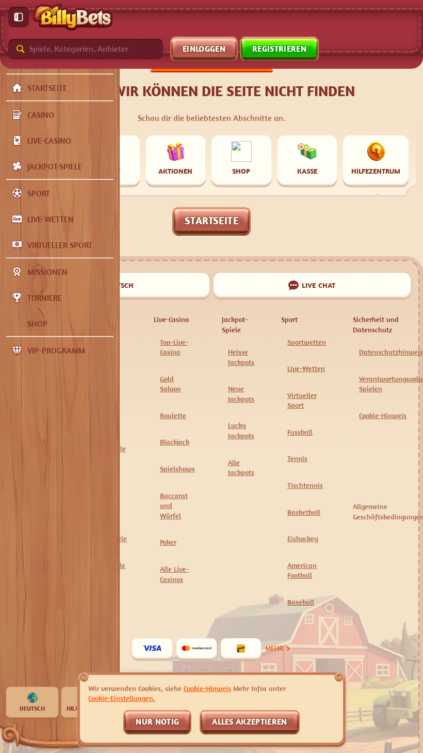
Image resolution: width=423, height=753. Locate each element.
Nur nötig (157, 721)
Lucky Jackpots (241, 430)
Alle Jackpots (241, 467)
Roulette (173, 415)
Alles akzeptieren (249, 721)
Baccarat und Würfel (174, 505)
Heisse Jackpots (241, 356)
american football (302, 570)
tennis (297, 458)
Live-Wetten (306, 368)
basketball (303, 512)
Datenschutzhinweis (391, 351)
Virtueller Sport (302, 400)
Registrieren (280, 48)
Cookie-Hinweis (382, 415)
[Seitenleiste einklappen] (18, 17)
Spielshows (177, 468)
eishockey (302, 538)
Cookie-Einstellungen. (121, 698)
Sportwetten (306, 341)
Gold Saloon (170, 383)
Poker (168, 541)
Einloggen (204, 48)
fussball (300, 431)
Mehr (274, 647)
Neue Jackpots (241, 393)
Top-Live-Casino (174, 347)
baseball (300, 601)
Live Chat (319, 285)
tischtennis (305, 485)
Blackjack (174, 441)
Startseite (211, 220)
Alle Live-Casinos (174, 573)
